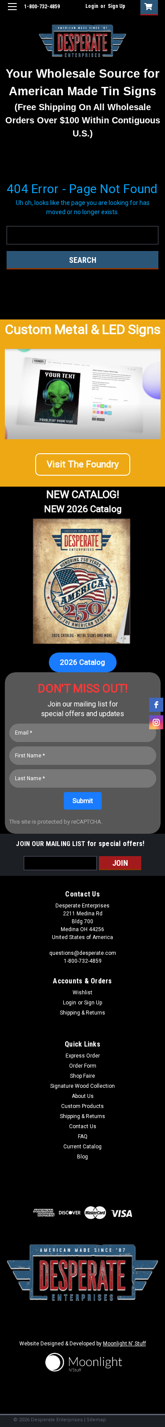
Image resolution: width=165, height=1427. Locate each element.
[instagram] (156, 722)
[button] (82, 464)
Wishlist (82, 993)
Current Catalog (82, 1147)
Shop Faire (82, 1076)
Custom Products (82, 1106)
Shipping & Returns (82, 1013)
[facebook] (156, 705)
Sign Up (116, 6)
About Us (83, 1096)
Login (91, 6)
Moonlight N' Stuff (124, 1344)
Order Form (82, 1066)
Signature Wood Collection (82, 1086)
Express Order (83, 1056)
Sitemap (96, 1420)
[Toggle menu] (12, 12)
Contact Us (82, 1126)
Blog (82, 1157)
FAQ (83, 1136)
